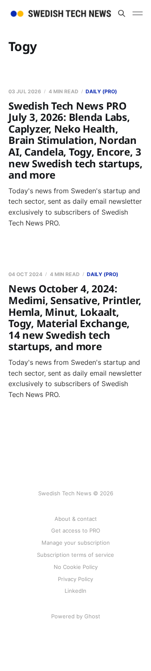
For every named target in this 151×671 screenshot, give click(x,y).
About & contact (76, 518)
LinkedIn (75, 590)
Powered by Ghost (75, 616)
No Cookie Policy (76, 566)
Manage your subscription (76, 542)
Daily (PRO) (101, 91)
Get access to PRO (75, 530)
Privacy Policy (75, 579)
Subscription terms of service (75, 554)
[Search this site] (121, 13)
